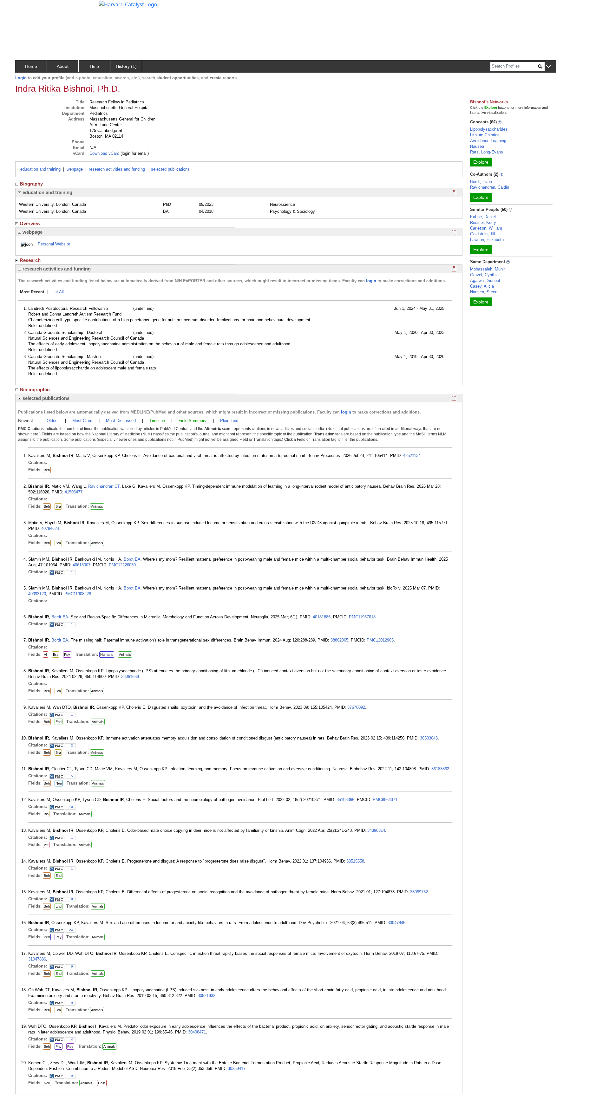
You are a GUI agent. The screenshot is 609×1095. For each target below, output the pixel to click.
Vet (46, 845)
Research (30, 260)
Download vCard (104, 153)
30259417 (237, 1068)
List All (57, 292)
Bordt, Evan (481, 181)
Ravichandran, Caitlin (489, 187)
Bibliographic (34, 389)
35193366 (345, 799)
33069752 (419, 892)
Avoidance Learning (488, 140)
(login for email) (134, 153)
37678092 (356, 707)
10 (71, 807)
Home (31, 66)
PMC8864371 (385, 799)
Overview (30, 223)
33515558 (355, 861)
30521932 (206, 995)
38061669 (130, 676)
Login (21, 77)
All (45, 654)
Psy (67, 654)
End (59, 722)
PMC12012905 (380, 640)
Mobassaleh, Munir (487, 269)
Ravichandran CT (104, 486)
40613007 (81, 565)
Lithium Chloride (485, 135)
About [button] (63, 66)
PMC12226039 (122, 565)
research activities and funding (117, 169)
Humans (106, 654)
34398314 (376, 830)
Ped (47, 937)
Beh (47, 470)
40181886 (322, 617)
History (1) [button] (126, 66)
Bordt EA (132, 559)
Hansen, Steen (483, 292)
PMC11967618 (362, 617)
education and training (40, 169)
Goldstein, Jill (482, 233)
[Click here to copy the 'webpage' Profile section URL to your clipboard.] (453, 232)
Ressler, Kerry (483, 222)
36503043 (429, 738)
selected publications (170, 169)
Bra (58, 506)
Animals (97, 506)
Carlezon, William (486, 228)
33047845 (396, 922)
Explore (480, 162)
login (371, 280)
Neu (59, 783)
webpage (75, 169)
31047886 (37, 959)
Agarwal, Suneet (485, 280)
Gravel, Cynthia (484, 274)
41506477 (73, 492)
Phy (59, 1046)
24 (71, 930)
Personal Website (54, 244)
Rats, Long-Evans (486, 152)
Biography (31, 183)
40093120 (37, 593)
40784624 (50, 528)
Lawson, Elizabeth (487, 239)
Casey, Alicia (482, 286)
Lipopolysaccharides (489, 129)
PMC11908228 (77, 593)
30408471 (197, 1032)
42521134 (412, 455)
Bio (46, 814)
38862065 (339, 640)
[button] (549, 66)
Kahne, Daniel (483, 216)
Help (94, 66)
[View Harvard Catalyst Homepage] (128, 3)
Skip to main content (26, 7)
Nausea (477, 146)
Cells (102, 1083)
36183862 (440, 768)
